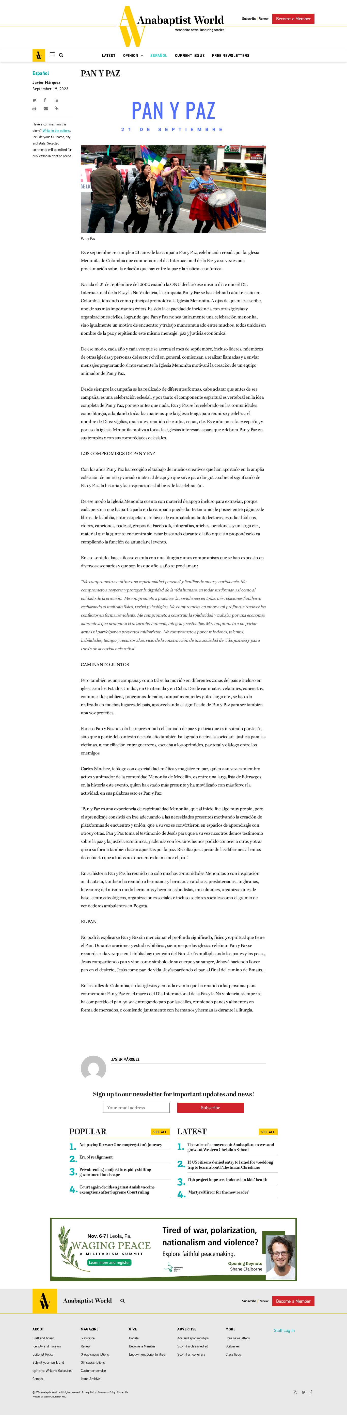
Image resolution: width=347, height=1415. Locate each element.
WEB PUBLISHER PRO (55, 1396)
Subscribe (249, 18)
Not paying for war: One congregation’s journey (121, 1145)
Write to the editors (56, 130)
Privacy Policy (89, 1392)
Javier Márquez (46, 82)
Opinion (131, 55)
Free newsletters (238, 1338)
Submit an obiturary (191, 1354)
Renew (263, 18)
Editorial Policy (43, 1354)
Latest (109, 55)
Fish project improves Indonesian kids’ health (227, 1180)
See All (160, 1132)
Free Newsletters (230, 55)
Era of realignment (96, 1157)
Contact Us (122, 1392)
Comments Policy (106, 1392)
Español (158, 55)
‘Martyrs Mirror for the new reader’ (218, 1192)
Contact (38, 1378)
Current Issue (190, 55)
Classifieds (233, 1354)
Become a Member (293, 19)
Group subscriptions (95, 1354)
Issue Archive (90, 1378)
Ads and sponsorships (193, 1338)
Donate (134, 1338)
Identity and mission (46, 1346)
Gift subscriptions (93, 1362)
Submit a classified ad (192, 1346)
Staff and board (43, 1338)
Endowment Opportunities (147, 1354)
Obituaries (233, 1346)
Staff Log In (284, 1330)
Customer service (93, 1370)
